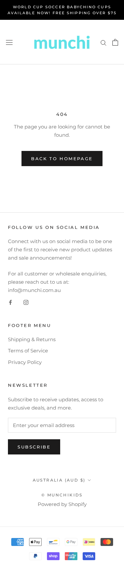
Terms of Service (28, 350)
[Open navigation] (9, 42)
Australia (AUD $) (59, 480)
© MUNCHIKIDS (62, 494)
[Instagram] (25, 302)
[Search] (103, 42)
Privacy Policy (25, 362)
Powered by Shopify (62, 504)
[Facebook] (10, 302)
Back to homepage (62, 158)
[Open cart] (115, 42)
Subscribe (34, 447)
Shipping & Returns (32, 339)
